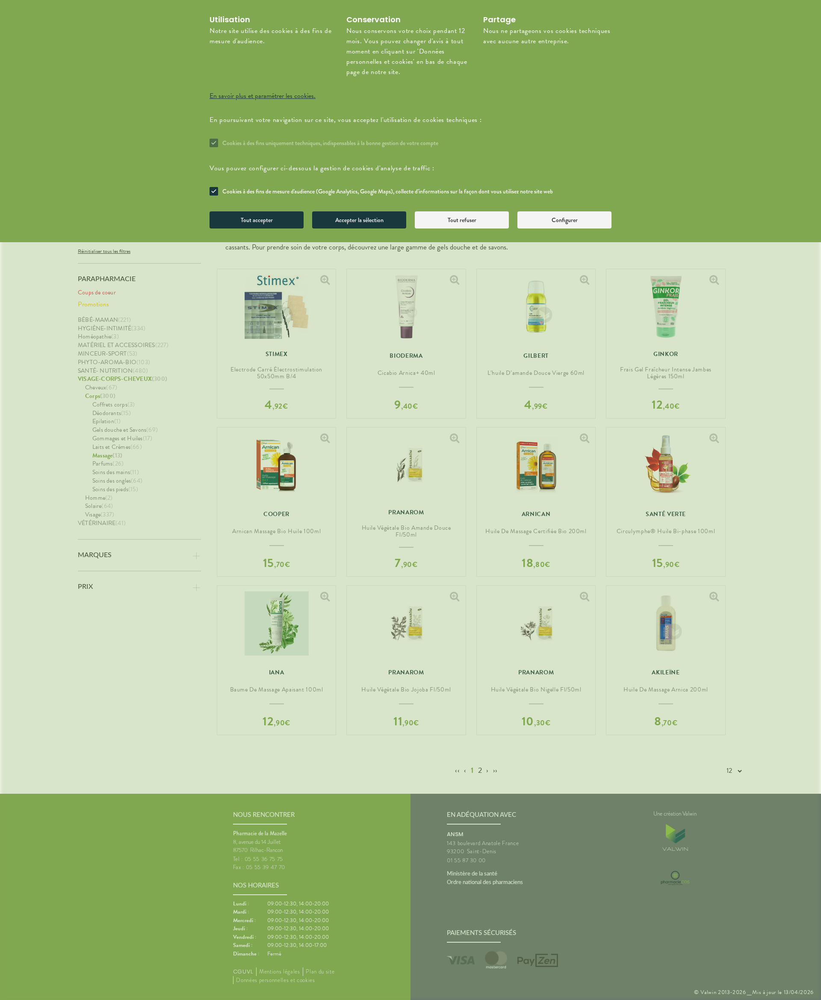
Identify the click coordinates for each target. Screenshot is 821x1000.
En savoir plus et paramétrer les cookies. (263, 96)
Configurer (565, 220)
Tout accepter (257, 220)
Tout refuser (462, 220)
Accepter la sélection (359, 220)
